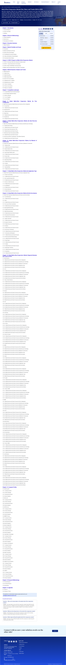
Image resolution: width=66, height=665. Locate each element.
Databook (41, 39)
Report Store (18, 3)
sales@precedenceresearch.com (9, 595)
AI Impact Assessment (24, 3)
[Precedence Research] (7, 3)
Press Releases (21, 646)
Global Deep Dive (42, 35)
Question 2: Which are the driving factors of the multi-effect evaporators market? (19, 611)
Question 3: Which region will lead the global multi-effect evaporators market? (18, 617)
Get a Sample (6, 22)
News (20, 649)
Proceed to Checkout (47, 47)
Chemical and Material (7, 7)
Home (2, 7)
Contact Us (59, 3)
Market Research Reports (23, 642)
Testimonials (21, 651)
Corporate (51, 33)
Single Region (42, 37)
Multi (46, 33)
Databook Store (21, 644)
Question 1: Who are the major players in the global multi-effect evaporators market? (18, 602)
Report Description (15, 22)
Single (42, 33)
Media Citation (21, 653)
